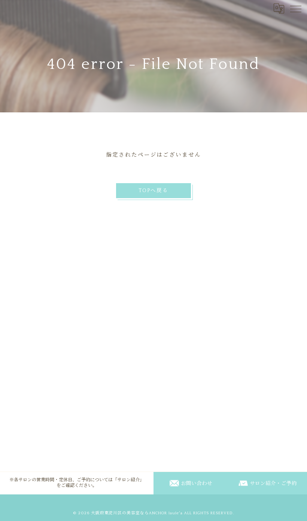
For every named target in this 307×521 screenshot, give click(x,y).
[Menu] (295, 8)
